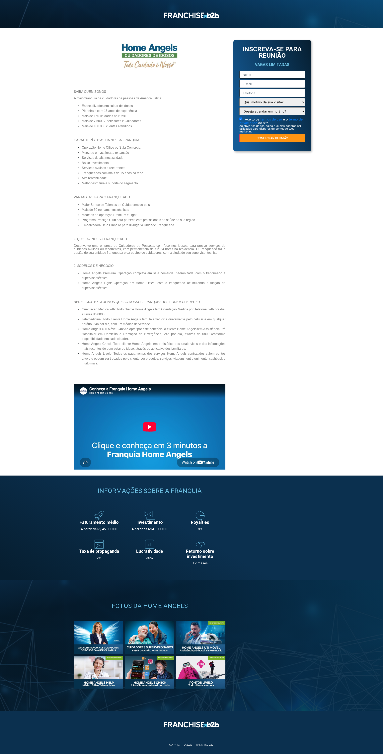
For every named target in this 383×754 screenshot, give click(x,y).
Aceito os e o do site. (271, 125)
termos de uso (271, 119)
